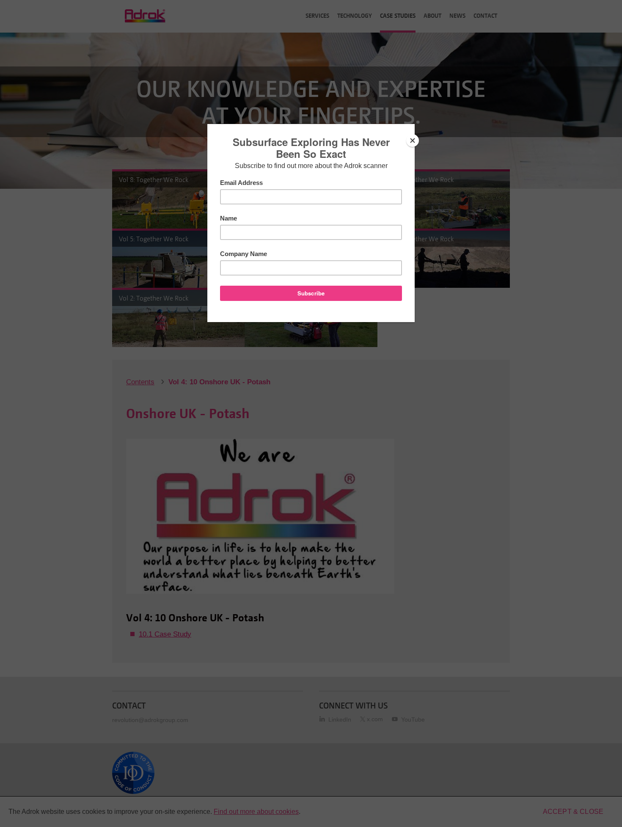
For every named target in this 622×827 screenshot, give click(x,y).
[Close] (412, 140)
